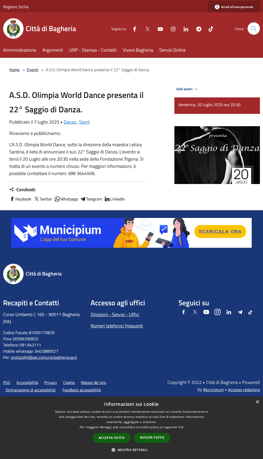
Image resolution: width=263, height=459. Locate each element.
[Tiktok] (208, 28)
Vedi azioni (184, 89)
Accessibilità (27, 382)
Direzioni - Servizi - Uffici (115, 314)
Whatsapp (69, 199)
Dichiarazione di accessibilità (30, 390)
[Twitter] (145, 28)
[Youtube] (158, 28)
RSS (6, 382)
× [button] (257, 402)
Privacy (50, 382)
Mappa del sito (93, 382)
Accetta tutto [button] (112, 438)
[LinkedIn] (184, 28)
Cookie (69, 382)
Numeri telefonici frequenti (117, 325)
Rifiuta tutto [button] (152, 437)
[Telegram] (197, 28)
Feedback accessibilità (81, 390)
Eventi (32, 70)
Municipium (213, 390)
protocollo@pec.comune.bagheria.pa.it (44, 357)
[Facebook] (132, 28)
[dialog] (131, 428)
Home (14, 70)
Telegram (94, 199)
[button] (131, 450)
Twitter (46, 199)
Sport (84, 121)
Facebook (23, 199)
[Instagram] (171, 28)
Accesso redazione (244, 390)
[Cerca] (254, 28)
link (180, 427)
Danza (70, 121)
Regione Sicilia (16, 7)
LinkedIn (117, 199)
